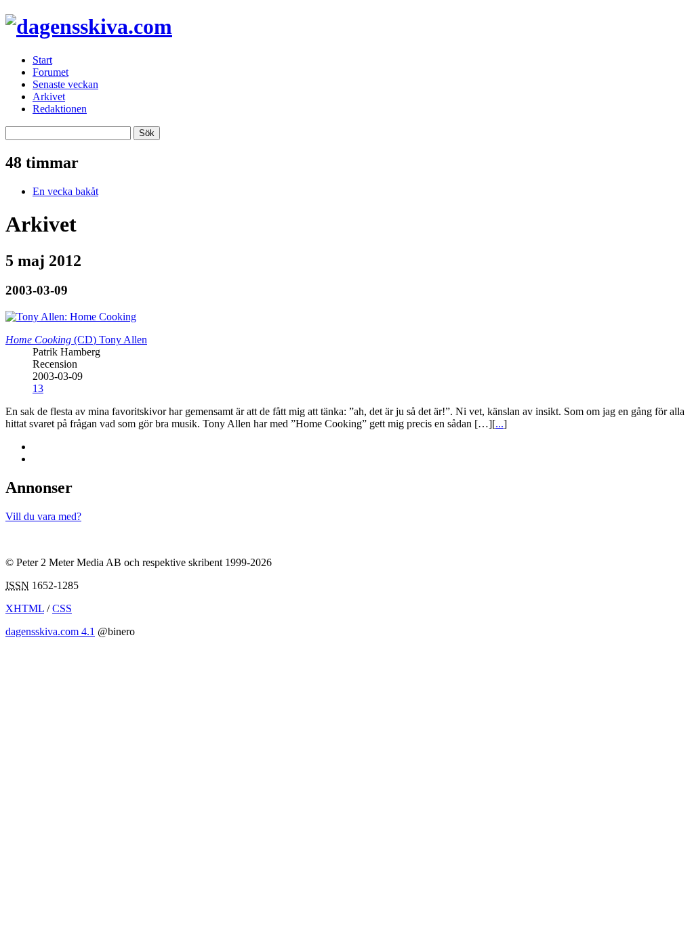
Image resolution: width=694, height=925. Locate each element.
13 (38, 388)
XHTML (24, 608)
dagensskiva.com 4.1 (50, 631)
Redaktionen (60, 108)
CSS (62, 608)
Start (42, 60)
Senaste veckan (65, 84)
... (499, 423)
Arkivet (49, 96)
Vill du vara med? (43, 516)
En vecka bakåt (65, 191)
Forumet (50, 72)
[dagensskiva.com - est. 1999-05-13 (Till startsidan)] (88, 26)
